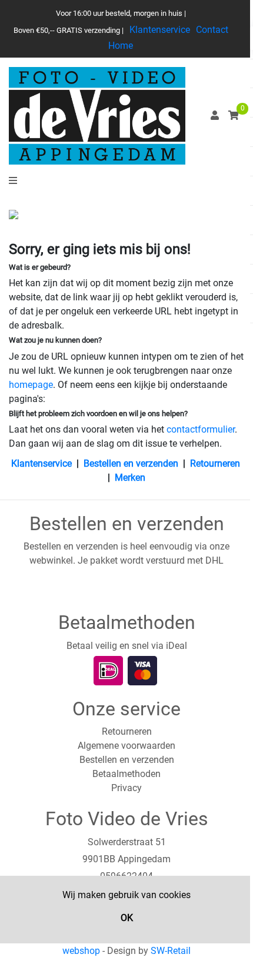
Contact (212, 29)
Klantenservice (159, 29)
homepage (31, 384)
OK (127, 917)
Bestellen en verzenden (131, 463)
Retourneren (215, 463)
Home (120, 45)
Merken (130, 477)
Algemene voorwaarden (126, 745)
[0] (233, 115)
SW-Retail (171, 950)
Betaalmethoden (126, 773)
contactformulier (201, 429)
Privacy (126, 787)
